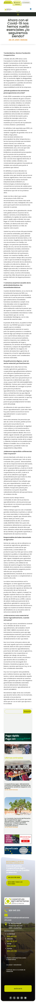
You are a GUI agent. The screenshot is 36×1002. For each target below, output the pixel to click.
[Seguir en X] (14, 997)
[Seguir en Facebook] (10, 997)
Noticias (24, 40)
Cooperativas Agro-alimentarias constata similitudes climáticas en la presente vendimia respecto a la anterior (18, 786)
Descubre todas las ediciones (15, 883)
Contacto (26, 2)
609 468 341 (12, 936)
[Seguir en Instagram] (21, 997)
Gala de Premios (17, 3)
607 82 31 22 (12, 941)
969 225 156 (12, 951)
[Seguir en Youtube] (25, 997)
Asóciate (8, 2)
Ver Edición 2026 (14, 877)
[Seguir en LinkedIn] (18, 997)
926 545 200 (14, 910)
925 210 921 (11, 946)
